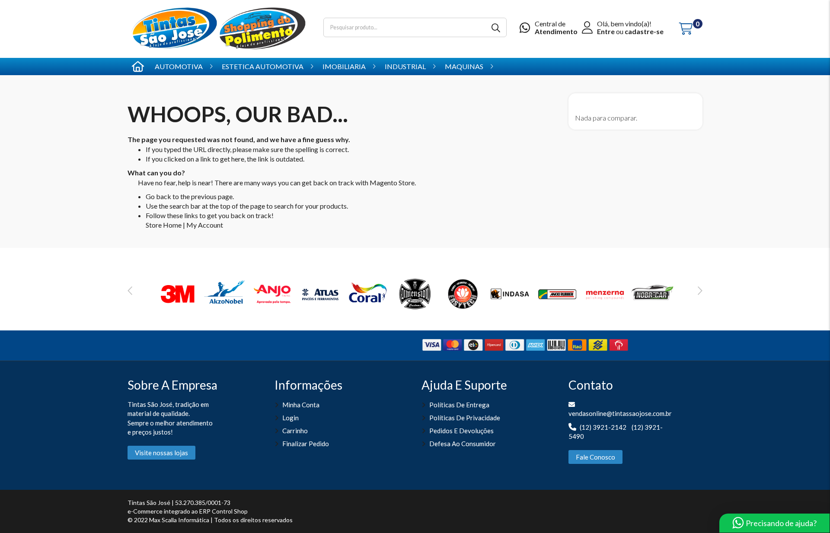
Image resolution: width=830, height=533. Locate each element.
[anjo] (272, 293)
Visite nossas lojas (161, 453)
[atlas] (320, 293)
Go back (158, 196)
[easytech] (462, 293)
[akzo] (225, 293)
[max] (557, 293)
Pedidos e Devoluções (461, 431)
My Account (204, 225)
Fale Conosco (595, 457)
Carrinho (295, 431)
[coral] (367, 293)
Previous (130, 290)
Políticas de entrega (459, 405)
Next (700, 290)
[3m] (178, 293)
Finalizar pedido (305, 443)
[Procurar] (497, 27)
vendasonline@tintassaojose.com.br (620, 413)
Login (290, 418)
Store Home (164, 225)
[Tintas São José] (219, 27)
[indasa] (510, 293)
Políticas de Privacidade (464, 418)
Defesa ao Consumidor (462, 443)
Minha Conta (300, 405)
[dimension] (415, 293)
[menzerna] (604, 293)
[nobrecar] (652, 293)
